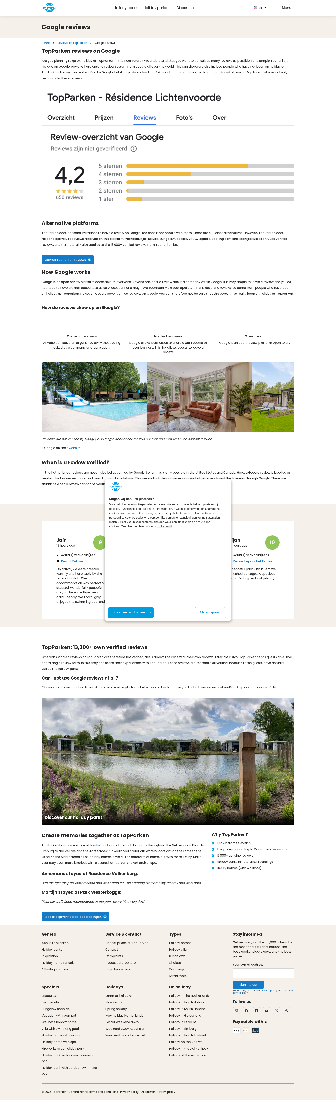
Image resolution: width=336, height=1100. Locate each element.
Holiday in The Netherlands (189, 995)
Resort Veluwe (72, 561)
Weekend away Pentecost (125, 1035)
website (75, 448)
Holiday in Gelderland (185, 1015)
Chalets (175, 962)
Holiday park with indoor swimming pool (68, 1058)
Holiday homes (180, 943)
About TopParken (55, 943)
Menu (286, 7)
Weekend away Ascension (125, 1029)
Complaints (114, 956)
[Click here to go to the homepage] (49, 7)
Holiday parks (125, 7)
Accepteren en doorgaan (129, 612)
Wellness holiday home (59, 1022)
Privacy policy (129, 1092)
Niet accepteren (210, 612)
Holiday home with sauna (61, 1035)
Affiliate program (55, 969)
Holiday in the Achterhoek (188, 1048)
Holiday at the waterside (187, 1055)
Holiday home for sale (58, 962)
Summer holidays (118, 995)
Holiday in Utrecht (182, 1022)
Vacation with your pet (59, 1015)
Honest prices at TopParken (126, 943)
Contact (111, 949)
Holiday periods (157, 7)
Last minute (50, 1002)
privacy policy (269, 990)
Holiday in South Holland (187, 1009)
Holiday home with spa (59, 1042)
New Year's (113, 1002)
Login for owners (117, 969)
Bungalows (177, 956)
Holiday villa (178, 949)
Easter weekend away (122, 1022)
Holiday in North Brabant (187, 1035)
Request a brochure (120, 962)
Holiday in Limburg (182, 1029)
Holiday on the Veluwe (186, 1042)
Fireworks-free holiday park (63, 1048)
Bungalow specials (56, 1009)
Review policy (166, 1092)
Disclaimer (148, 1092)
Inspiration (50, 956)
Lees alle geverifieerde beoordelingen (73, 917)
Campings (177, 969)
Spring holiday (116, 1009)
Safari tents (178, 976)
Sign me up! (248, 984)
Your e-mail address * (249, 964)
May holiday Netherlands (124, 1015)
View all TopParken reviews (65, 260)
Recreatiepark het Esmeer (253, 561)
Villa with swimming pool (60, 1029)
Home (46, 43)
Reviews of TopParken (72, 43)
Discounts (185, 7)
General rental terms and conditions (93, 1092)
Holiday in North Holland (187, 1002)
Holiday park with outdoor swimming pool (69, 1070)
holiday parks (100, 845)
